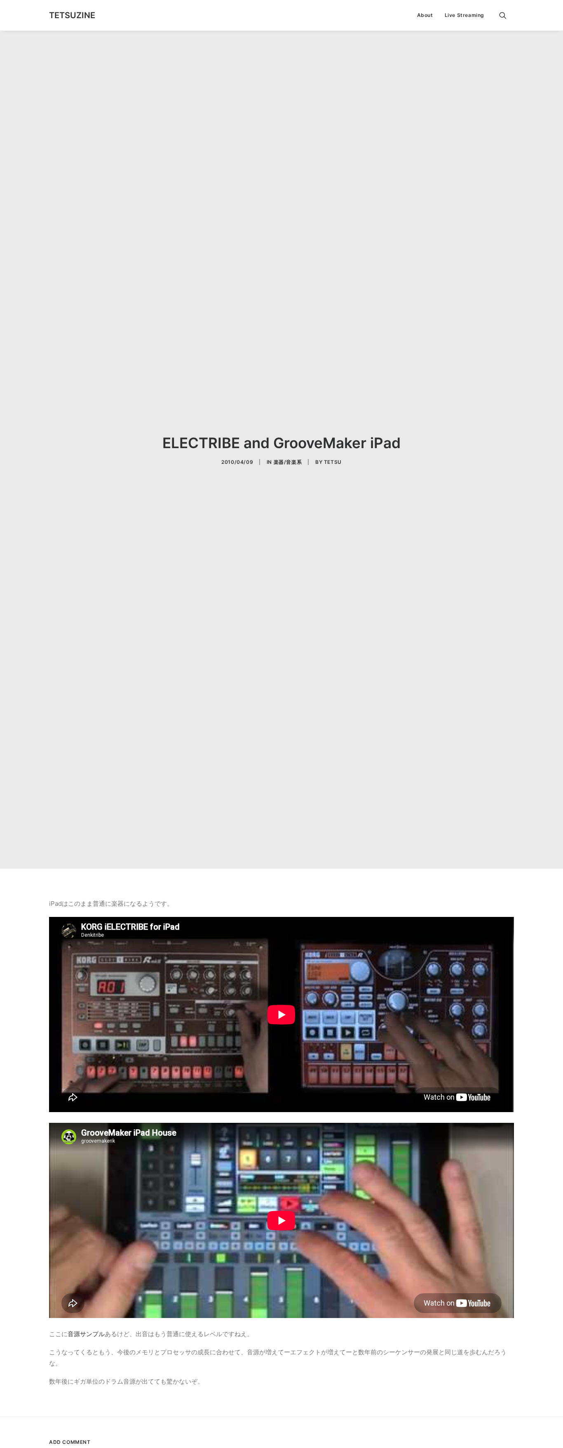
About (425, 15)
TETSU (333, 462)
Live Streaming (464, 15)
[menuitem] (425, 15)
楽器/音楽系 (288, 462)
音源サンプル (86, 1334)
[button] (506, 15)
